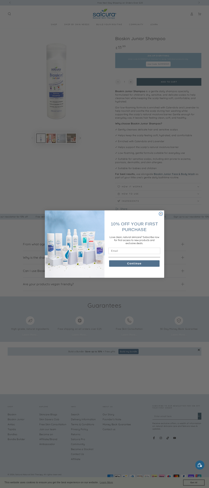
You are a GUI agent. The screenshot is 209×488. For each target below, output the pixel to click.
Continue (134, 263)
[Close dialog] (161, 214)
